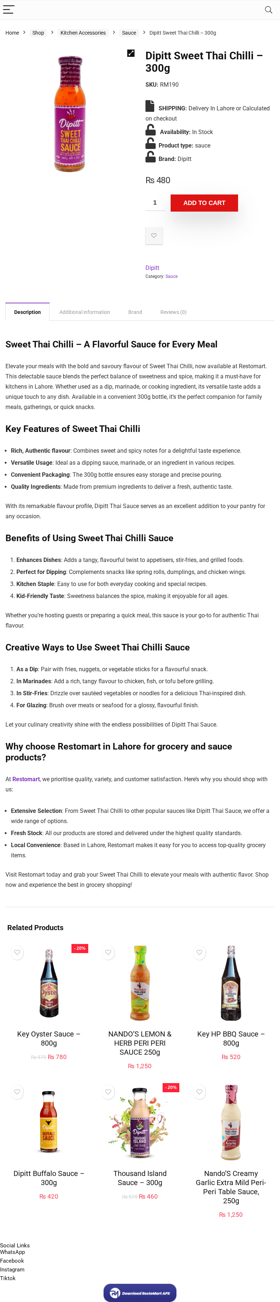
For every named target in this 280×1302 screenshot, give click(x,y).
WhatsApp (12, 1252)
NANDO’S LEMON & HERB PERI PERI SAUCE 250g (139, 1043)
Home (12, 33)
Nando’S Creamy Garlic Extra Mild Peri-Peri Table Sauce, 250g (231, 1187)
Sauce (129, 33)
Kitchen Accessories (83, 33)
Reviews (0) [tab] (173, 312)
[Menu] (9, 10)
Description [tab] (27, 312)
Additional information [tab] (84, 312)
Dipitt (152, 267)
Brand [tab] (135, 312)
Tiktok (8, 1278)
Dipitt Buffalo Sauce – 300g (49, 1178)
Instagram (12, 1269)
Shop (38, 33)
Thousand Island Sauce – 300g (140, 1178)
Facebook (12, 1261)
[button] (131, 53)
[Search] (268, 10)
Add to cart (204, 203)
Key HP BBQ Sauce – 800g (231, 1038)
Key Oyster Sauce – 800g (49, 1038)
